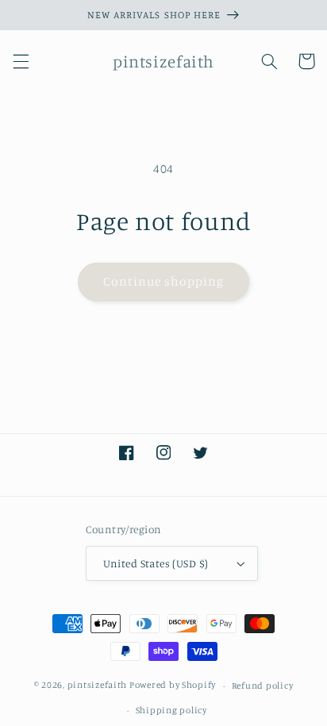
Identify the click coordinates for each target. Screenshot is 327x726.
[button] (20, 61)
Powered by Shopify (172, 685)
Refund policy (263, 685)
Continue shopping (164, 281)
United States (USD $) (156, 563)
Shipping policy (171, 710)
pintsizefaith (97, 685)
